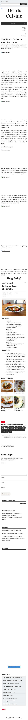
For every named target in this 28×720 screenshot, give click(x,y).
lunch (11, 428)
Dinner (22, 45)
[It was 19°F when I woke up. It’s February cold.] (14, 653)
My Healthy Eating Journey (8, 436)
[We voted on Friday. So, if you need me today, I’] (14, 607)
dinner (21, 424)
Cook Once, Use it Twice (8, 686)
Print (25, 282)
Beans (12, 45)
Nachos (4, 695)
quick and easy (10, 430)
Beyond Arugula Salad (7, 698)
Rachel (6, 45)
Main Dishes (15, 47)
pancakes (20, 76)
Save (4, 421)
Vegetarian (11, 48)
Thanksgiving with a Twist (8, 677)
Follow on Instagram (15, 667)
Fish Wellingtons (5, 80)
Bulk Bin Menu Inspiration (8, 680)
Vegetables (7, 48)
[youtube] (5, 2)
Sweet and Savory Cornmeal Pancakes (18, 409)
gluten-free (19, 426)
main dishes (15, 428)
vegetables (4, 432)
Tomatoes (22, 430)
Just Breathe (5, 692)
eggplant (3, 426)
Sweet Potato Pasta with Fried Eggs (7, 409)
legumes (7, 428)
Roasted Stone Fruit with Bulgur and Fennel (15, 437)
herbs (3, 428)
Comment (3, 463)
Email (2, 482)
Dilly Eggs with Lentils (18, 393)
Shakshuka (17, 430)
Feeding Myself (6, 701)
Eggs (24, 45)
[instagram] (7, 2)
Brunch (19, 45)
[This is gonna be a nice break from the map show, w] (14, 561)
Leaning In (5, 689)
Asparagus (4, 424)
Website (3, 487)
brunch (17, 424)
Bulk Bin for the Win (7, 683)
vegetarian (9, 432)
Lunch (11, 47)
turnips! (17, 96)
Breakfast (15, 45)
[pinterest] (3, 2)
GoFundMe (10, 517)
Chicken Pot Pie (20, 78)
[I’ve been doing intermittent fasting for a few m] (14, 630)
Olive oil (21, 428)
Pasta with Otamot (7, 704)
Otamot (4, 533)
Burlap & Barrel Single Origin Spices (11, 530)
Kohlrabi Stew (4, 393)
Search (23, 4)
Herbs (9, 47)
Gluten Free (5, 47)
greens (23, 426)
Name (3, 477)
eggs (21, 71)
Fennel (11, 426)
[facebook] (1, 2)
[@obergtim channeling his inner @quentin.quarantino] (14, 584)
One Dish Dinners (21, 47)
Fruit (2, 47)
